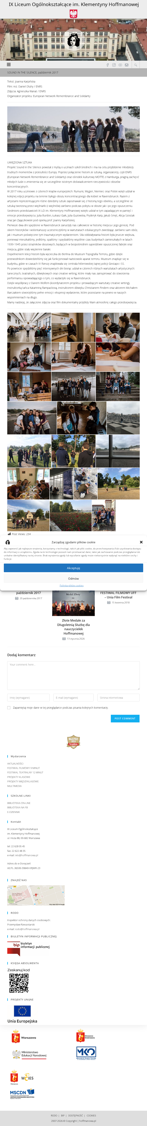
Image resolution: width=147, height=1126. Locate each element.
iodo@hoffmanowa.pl (27, 929)
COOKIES (91, 1115)
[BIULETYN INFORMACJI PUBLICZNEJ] (28, 949)
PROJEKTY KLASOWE (18, 777)
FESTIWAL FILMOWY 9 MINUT (23, 768)
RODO (54, 1115)
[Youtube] (120, 65)
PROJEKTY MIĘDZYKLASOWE (23, 781)
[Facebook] (108, 65)
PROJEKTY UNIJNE (22, 999)
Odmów (73, 578)
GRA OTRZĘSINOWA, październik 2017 (29, 591)
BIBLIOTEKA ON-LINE (18, 803)
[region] (73, 129)
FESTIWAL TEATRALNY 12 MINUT (25, 772)
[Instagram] (114, 65)
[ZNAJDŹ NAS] (36, 895)
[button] (141, 542)
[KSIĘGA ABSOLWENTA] (18, 980)
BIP (63, 1115)
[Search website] (135, 65)
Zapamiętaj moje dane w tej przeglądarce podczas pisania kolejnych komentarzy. (60, 707)
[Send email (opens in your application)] (126, 65)
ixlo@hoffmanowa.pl (26, 855)
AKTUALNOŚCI (15, 763)
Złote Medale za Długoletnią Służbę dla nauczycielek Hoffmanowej (73, 626)
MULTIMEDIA (14, 786)
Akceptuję (73, 568)
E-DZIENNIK (13, 812)
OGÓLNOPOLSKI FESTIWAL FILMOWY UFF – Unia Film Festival (118, 593)
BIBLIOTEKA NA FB (17, 807)
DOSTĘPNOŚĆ (75, 1115)
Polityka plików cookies (72, 585)
